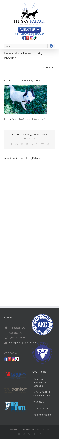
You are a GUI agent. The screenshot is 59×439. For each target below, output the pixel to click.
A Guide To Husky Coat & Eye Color (42, 394)
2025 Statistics (40, 402)
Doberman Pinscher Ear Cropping (40, 382)
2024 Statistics (40, 408)
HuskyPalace (12, 119)
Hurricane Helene (42, 415)
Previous (50, 67)
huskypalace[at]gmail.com (22, 342)
